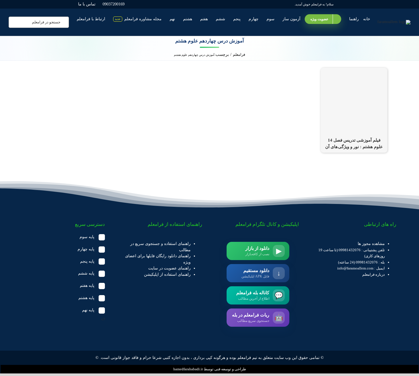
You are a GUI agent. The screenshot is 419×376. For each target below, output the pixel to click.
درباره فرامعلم (373, 274)
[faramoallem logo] (393, 22)
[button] (64, 237)
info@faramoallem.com (355, 268)
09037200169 (114, 4)
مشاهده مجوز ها (371, 244)
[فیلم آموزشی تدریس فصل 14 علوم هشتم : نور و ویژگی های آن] (354, 71)
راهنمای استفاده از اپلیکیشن (167, 274)
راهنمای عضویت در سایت (169, 268)
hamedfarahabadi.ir (188, 369)
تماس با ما (86, 4)
